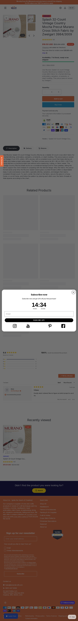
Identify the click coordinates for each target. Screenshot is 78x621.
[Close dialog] (73, 292)
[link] (15, 326)
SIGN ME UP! (39, 320)
